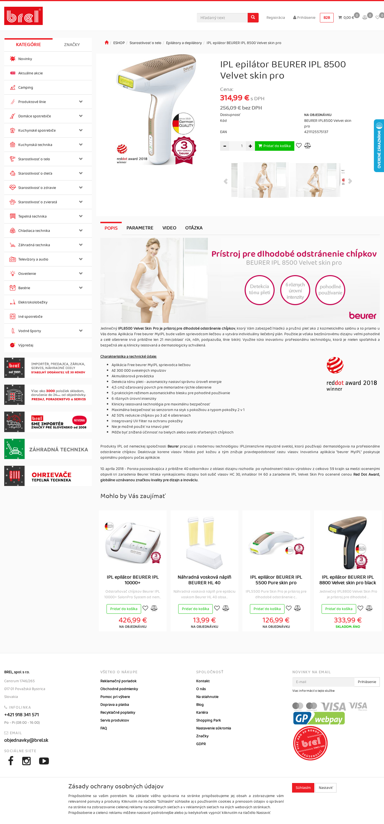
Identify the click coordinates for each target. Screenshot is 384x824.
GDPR (201, 744)
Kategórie (28, 45)
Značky (72, 44)
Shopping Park (208, 720)
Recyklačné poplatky (117, 712)
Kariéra (202, 712)
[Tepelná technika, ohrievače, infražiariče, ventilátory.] (48, 476)
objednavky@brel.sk (26, 740)
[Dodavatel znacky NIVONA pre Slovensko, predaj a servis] (48, 422)
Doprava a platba (114, 705)
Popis (111, 228)
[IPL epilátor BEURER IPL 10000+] (133, 543)
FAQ (103, 728)
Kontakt (203, 681)
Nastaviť (326, 788)
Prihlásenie (305, 18)
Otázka (194, 228)
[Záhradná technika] (48, 449)
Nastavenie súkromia (213, 728)
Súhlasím (303, 788)
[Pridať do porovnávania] (307, 146)
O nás (201, 689)
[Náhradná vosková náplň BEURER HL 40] (204, 543)
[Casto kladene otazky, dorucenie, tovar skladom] (48, 395)
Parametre (140, 228)
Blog (200, 705)
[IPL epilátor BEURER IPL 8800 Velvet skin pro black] (348, 543)
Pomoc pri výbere (115, 697)
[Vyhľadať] (253, 17)
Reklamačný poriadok (118, 681)
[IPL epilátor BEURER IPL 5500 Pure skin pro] (276, 543)
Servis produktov (114, 720)
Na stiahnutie (207, 697)
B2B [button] (327, 18)
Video (169, 228)
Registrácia (275, 18)
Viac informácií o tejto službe (313, 690)
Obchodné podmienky (119, 689)
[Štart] (107, 43)
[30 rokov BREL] (48, 368)
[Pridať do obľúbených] (298, 146)
